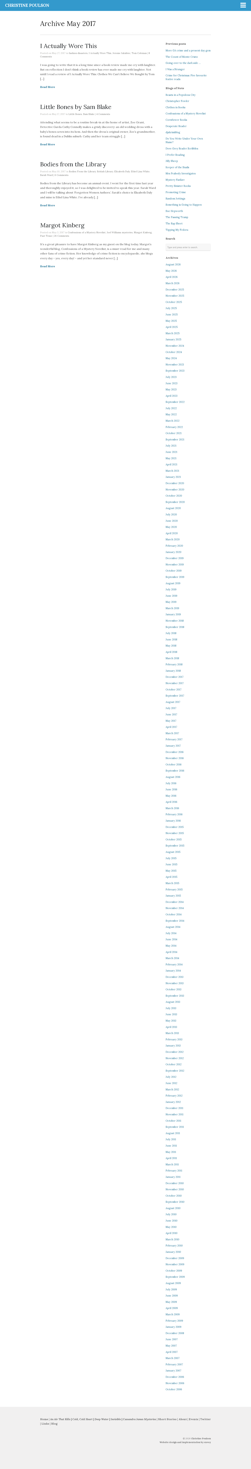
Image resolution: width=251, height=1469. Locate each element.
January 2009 (173, 1326)
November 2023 (175, 364)
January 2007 (173, 1370)
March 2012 (172, 1089)
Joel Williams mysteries (120, 232)
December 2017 (175, 676)
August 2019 (173, 583)
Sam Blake (88, 114)
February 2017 (174, 739)
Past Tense (46, 235)
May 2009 (171, 1302)
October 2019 (174, 570)
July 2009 (171, 1289)
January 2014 (173, 970)
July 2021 (171, 445)
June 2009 (172, 1295)
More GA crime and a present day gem (188, 50)
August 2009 (173, 1283)
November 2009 (175, 1264)
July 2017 (171, 708)
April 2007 (172, 1352)
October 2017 (174, 689)
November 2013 (175, 983)
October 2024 (174, 352)
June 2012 (171, 1083)
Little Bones (75, 114)
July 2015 (171, 858)
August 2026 (173, 264)
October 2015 (174, 839)
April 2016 (171, 801)
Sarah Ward (46, 175)
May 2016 (171, 795)
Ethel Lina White (140, 171)
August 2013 (173, 1001)
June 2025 (172, 314)
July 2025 (171, 308)
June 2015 (171, 864)
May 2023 (171, 389)
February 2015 (174, 889)
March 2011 (172, 1164)
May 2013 (171, 1020)
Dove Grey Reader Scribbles (182, 148)
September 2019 (175, 577)
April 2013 (171, 1027)
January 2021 (173, 477)
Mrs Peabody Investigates (181, 173)
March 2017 (172, 733)
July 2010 (171, 1214)
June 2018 (171, 639)
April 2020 (172, 533)
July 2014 (171, 933)
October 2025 (174, 302)
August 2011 (173, 1133)
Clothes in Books (175, 107)
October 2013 (173, 989)
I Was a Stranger (175, 69)
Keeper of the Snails (177, 167)
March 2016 (172, 808)
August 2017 (173, 702)
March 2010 (172, 1239)
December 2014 (175, 902)
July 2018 (171, 633)
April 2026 (172, 277)
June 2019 (171, 595)
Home (44, 1419)
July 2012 (171, 1076)
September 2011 (175, 1126)
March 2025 (173, 333)
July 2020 (171, 514)
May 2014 (171, 945)
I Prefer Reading (175, 154)
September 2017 (175, 695)
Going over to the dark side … (183, 63)
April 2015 (171, 876)
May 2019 (171, 602)
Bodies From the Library (82, 171)
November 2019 (175, 564)
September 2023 (175, 370)
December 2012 (175, 1052)
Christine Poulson (201, 1438)
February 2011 (174, 1170)
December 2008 (175, 1333)
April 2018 (171, 652)
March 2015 (172, 883)
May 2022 (171, 414)
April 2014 (171, 952)
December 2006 (175, 1376)
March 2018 (172, 658)
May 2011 (171, 1152)
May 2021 (171, 458)
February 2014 (174, 964)
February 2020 (174, 545)
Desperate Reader (176, 126)
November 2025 (175, 295)
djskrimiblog (173, 132)
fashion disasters (78, 53)
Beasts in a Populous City (181, 94)
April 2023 (171, 395)
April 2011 (171, 1158)
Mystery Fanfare (175, 179)
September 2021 (175, 439)
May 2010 (171, 1227)
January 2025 (173, 339)
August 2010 (173, 1208)
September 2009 (175, 1276)
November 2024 (175, 345)
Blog (54, 1423)
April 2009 (172, 1308)
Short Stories (167, 1419)
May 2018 (171, 645)
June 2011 (171, 1145)
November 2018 (175, 620)
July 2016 (171, 783)
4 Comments (103, 114)
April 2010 (171, 1233)
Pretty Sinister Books (178, 186)
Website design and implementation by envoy (185, 1442)
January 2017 (173, 745)
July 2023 (171, 377)
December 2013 (174, 977)
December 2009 (175, 1258)
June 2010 (171, 1220)
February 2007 (174, 1364)
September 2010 (175, 1201)
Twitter (205, 1419)
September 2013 (175, 995)
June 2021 (171, 452)
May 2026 (171, 270)
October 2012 (174, 1064)
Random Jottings (175, 198)
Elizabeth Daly (122, 171)
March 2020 (173, 539)
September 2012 (175, 1070)
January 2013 (173, 1045)
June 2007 (172, 1339)
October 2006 (174, 1389)
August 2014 (173, 926)
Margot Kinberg (62, 225)
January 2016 (173, 820)
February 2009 (174, 1320)
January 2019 (173, 614)
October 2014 (174, 914)
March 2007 (173, 1358)
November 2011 (174, 1114)
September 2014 (175, 920)
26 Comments (61, 235)
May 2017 (171, 720)
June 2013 (171, 1014)
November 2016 (175, 758)
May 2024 (171, 358)
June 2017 (171, 714)
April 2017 (171, 727)
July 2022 (171, 408)
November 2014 (175, 908)
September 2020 (175, 502)
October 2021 (174, 433)
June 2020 (172, 520)
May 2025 (171, 320)
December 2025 (175, 289)
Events (193, 1419)
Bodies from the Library (73, 164)
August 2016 (173, 777)
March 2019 (172, 608)
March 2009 (173, 1314)
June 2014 (171, 939)
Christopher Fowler (177, 101)
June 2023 (171, 383)
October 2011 (173, 1120)
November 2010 (175, 1189)
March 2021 (172, 470)
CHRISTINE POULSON (27, 5)
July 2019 (171, 589)
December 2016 (175, 752)
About (183, 1419)
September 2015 (175, 845)
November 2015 (175, 833)
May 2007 (171, 1345)
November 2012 (175, 1058)
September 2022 (175, 402)
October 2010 (174, 1195)
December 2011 (174, 1108)
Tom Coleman (139, 53)
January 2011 (173, 1177)
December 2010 (175, 1183)
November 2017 (175, 683)
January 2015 (173, 895)
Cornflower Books (176, 119)
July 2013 (171, 1008)
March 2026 (172, 283)
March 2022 (172, 420)
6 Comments (61, 175)
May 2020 (171, 527)
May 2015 (171, 870)
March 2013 (172, 1033)
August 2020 (173, 508)
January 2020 (173, 552)
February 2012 (174, 1095)
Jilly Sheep (172, 161)
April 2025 (172, 327)
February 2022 (174, 427)
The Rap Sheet (174, 223)
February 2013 (174, 1039)
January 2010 (173, 1251)
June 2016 (171, 789)
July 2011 (171, 1139)
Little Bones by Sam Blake (75, 107)
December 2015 (175, 827)
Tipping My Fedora (177, 229)
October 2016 (174, 764)
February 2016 (174, 814)
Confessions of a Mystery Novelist (87, 232)
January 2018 (173, 670)
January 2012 (173, 1102)
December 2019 (175, 558)
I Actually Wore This (68, 46)
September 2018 (175, 627)
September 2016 (175, 770)
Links (45, 1423)
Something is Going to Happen (184, 204)
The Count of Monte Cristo (182, 56)
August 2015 (173, 852)
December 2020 (175, 483)
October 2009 (174, 1270)
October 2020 (174, 495)
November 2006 (175, 1383)
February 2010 (174, 1245)
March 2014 (172, 958)
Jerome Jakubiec (121, 53)
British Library (105, 171)
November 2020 (175, 489)
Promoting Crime (176, 192)
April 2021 (171, 464)
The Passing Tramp (177, 217)
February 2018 (174, 664)
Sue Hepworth (174, 211)
